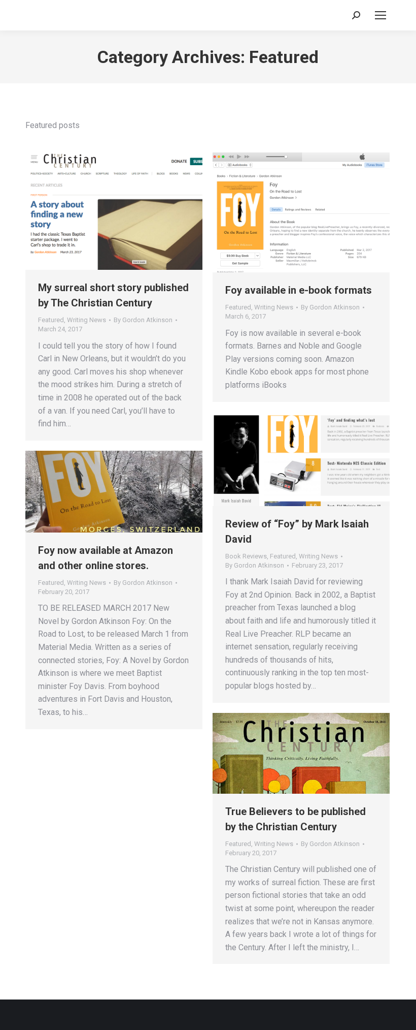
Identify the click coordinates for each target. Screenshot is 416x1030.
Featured (51, 320)
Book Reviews (246, 556)
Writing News (86, 320)
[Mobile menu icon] (380, 15)
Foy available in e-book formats (298, 290)
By (143, 320)
